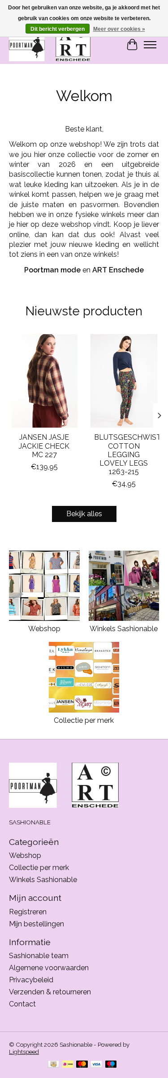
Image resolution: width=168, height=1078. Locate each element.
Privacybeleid (31, 980)
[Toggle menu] (150, 45)
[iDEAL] (67, 1065)
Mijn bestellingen (36, 924)
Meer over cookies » (119, 29)
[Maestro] (111, 1065)
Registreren (28, 912)
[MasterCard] (82, 1065)
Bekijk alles (84, 513)
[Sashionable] (49, 44)
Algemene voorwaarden (49, 967)
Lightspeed (24, 1051)
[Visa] (96, 1065)
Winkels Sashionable (124, 628)
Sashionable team (39, 955)
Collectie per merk (84, 720)
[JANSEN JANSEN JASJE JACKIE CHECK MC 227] (44, 381)
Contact (22, 1004)
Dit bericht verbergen (57, 29)
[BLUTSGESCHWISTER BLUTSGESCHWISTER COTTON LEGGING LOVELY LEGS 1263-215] (124, 381)
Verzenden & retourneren (50, 992)
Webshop (44, 628)
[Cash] (53, 1065)
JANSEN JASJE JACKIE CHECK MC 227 (44, 445)
